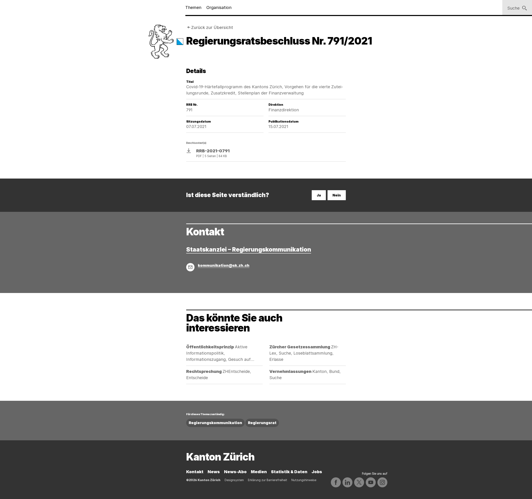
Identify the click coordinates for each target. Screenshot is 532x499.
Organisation (219, 7)
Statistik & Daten (289, 471)
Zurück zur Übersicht (212, 27)
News (214, 471)
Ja (319, 195)
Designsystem (234, 480)
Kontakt (194, 471)
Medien (259, 471)
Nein (336, 195)
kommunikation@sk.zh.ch (223, 265)
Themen (193, 7)
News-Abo (235, 471)
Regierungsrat (262, 423)
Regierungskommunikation (215, 423)
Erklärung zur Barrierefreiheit (267, 480)
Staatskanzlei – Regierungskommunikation (248, 249)
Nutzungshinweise (303, 480)
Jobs (317, 471)
